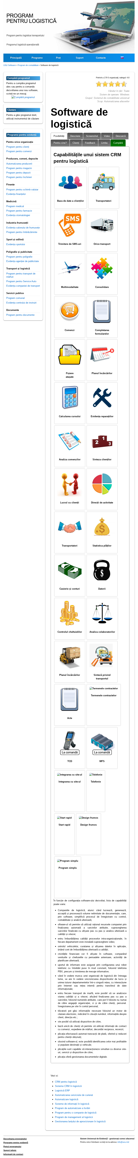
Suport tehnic (9, 1150)
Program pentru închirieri (19, 177)
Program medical (15, 206)
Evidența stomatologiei (18, 215)
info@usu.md (123, 1142)
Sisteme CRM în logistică (68, 1086)
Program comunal (15, 298)
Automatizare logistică (66, 1099)
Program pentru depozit (18, 172)
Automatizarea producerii (19, 163)
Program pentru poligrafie (19, 256)
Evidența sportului (15, 244)
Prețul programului (12, 1146)
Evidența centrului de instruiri (21, 302)
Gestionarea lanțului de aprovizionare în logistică (80, 1121)
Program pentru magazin (19, 168)
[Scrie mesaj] (23, 97)
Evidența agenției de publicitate (22, 261)
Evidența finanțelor (16, 194)
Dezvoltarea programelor (15, 1139)
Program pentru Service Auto (21, 281)
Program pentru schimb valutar (22, 189)
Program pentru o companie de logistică (75, 1112)
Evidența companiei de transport (23, 285)
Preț (58, 57)
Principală (16, 57)
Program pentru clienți (17, 146)
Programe (37, 57)
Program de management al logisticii (74, 1117)
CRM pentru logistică (66, 1081)
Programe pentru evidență (15, 1142)
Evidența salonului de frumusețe (23, 227)
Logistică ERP (62, 1090)
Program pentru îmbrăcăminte (21, 232)
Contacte (101, 57)
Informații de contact (13, 1154)
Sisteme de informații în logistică (72, 1104)
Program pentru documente (20, 315)
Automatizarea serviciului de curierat (74, 1095)
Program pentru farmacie (19, 210)
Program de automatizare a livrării (72, 1108)
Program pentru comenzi (19, 151)
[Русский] (122, 58)
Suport (79, 57)
